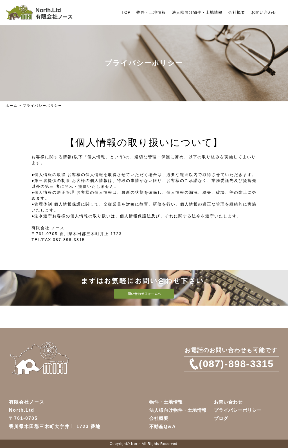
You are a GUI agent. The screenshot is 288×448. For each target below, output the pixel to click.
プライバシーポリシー (238, 410)
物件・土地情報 (151, 12)
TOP (126, 12)
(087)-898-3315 (236, 363)
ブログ (221, 418)
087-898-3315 (69, 239)
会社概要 (236, 12)
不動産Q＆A (162, 426)
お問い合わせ (263, 12)
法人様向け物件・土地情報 (197, 12)
